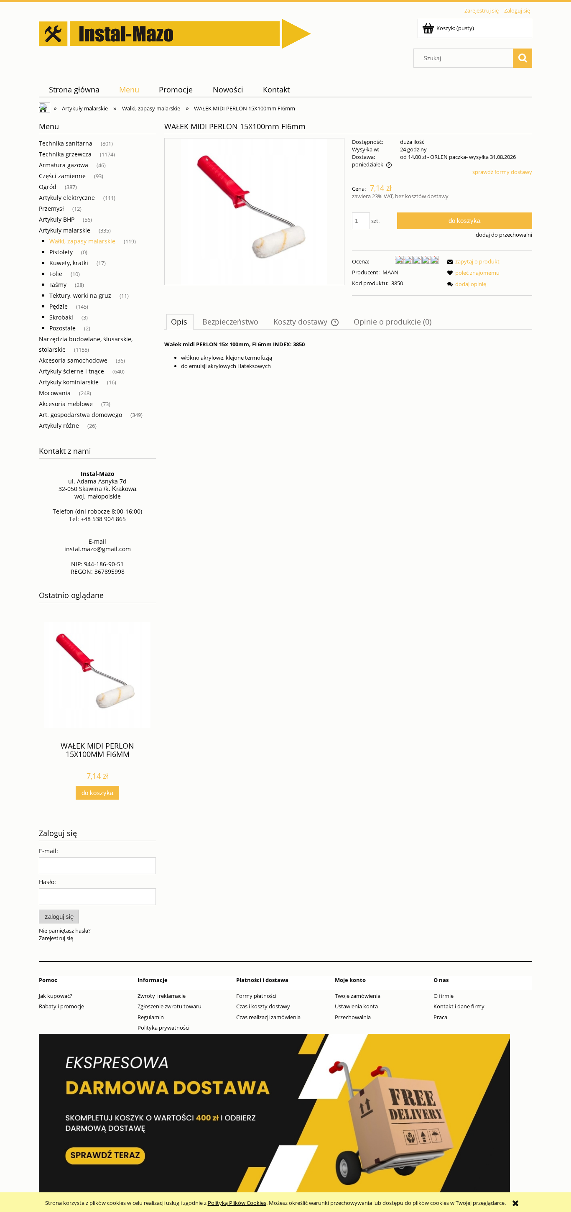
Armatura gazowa (63, 165)
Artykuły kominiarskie (69, 382)
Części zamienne (62, 176)
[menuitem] (74, 89)
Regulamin (151, 1017)
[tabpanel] (348, 355)
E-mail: (48, 851)
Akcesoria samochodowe (73, 360)
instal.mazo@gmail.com (97, 549)
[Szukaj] (522, 58)
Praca (440, 1017)
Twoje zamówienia (357, 996)
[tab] (180, 321)
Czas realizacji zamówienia (268, 1017)
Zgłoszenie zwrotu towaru (169, 1006)
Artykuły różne (59, 426)
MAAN (390, 272)
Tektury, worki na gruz (80, 295)
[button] (472, 261)
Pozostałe (62, 328)
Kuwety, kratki (68, 263)
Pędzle (58, 306)
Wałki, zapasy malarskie (82, 241)
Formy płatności (256, 996)
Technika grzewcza (65, 154)
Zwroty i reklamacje (162, 996)
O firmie (443, 996)
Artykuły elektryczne (67, 198)
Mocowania (55, 393)
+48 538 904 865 (103, 519)
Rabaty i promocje (61, 1006)
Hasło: (47, 882)
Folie (55, 274)
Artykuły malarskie (64, 230)
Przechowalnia (353, 1017)
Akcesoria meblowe (66, 404)
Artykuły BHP (56, 219)
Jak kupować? (55, 996)
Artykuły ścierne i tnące (71, 371)
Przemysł (51, 208)
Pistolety (61, 252)
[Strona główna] (175, 32)
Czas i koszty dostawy (263, 1006)
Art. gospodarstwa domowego (80, 415)
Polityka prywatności (163, 1027)
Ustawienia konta (356, 1006)
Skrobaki (61, 317)
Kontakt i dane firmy (458, 1006)
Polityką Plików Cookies (237, 1203)
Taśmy (57, 285)
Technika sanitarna (65, 143)
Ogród (47, 187)
